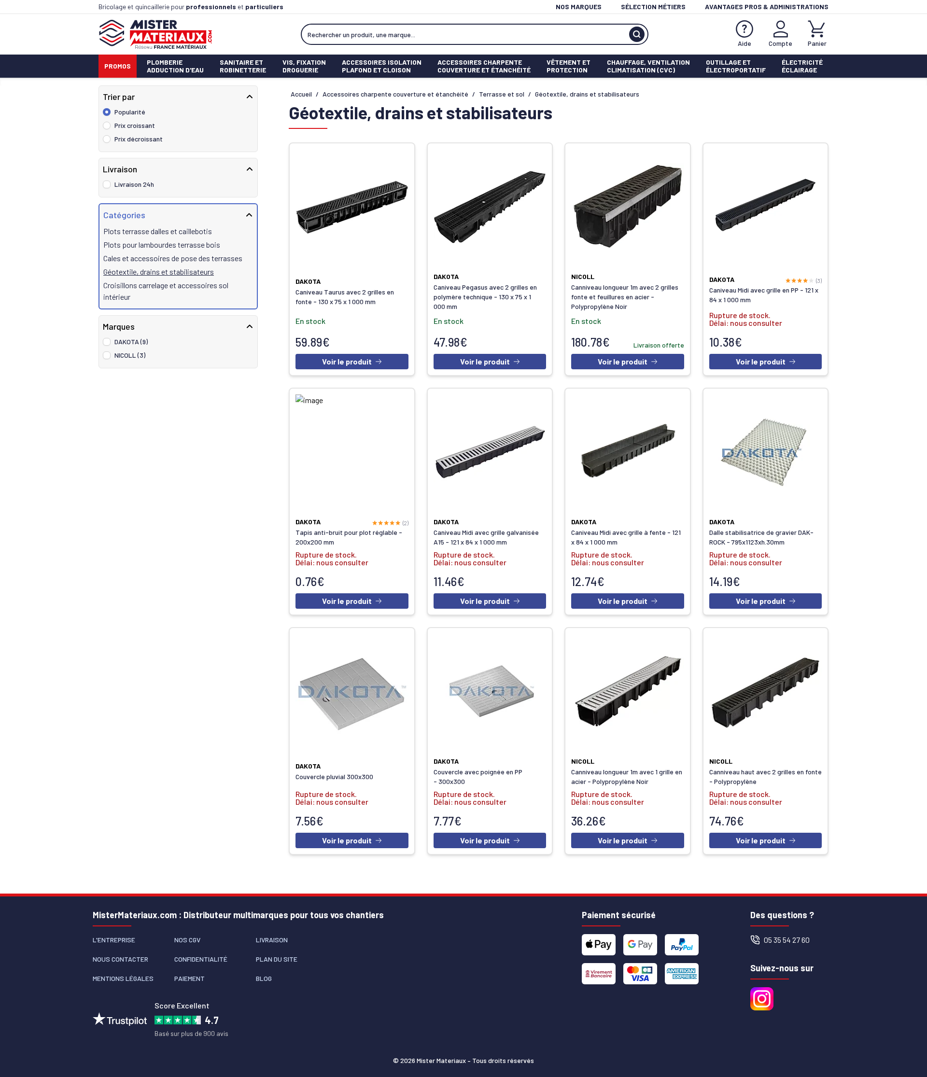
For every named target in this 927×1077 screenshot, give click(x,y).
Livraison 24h (134, 184)
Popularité (129, 112)
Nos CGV (187, 940)
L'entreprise (114, 940)
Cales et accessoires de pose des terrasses (172, 258)
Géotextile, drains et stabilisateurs (158, 271)
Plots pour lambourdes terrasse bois (161, 244)
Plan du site (276, 959)
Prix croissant (134, 125)
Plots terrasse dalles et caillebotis (157, 231)
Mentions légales (123, 978)
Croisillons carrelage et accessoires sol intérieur (165, 290)
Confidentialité (200, 959)
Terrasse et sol (501, 94)
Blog (264, 978)
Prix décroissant (138, 139)
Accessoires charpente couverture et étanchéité (395, 94)
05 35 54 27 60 (787, 939)
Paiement (189, 978)
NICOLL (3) (129, 355)
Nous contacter (120, 959)
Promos (117, 66)
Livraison (272, 940)
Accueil (301, 94)
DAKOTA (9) (131, 341)
